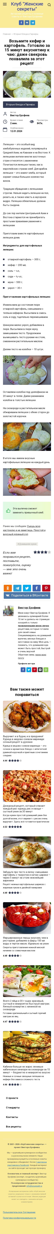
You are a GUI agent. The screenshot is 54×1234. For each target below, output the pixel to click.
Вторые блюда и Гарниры (20, 104)
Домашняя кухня (27, 544)
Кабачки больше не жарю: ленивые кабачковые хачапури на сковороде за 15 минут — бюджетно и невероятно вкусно (26, 1069)
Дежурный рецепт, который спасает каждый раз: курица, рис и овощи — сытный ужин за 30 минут (24, 808)
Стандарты (13, 1107)
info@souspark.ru (34, 1186)
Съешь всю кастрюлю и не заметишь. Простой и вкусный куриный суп (24, 530)
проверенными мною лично (33, 626)
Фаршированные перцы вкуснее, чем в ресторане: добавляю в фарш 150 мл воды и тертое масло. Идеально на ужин (26, 940)
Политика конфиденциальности (19, 1218)
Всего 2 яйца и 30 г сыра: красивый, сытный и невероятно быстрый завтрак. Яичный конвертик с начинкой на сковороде (26, 1005)
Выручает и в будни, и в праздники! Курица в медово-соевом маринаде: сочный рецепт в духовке (24, 739)
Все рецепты (13, 1126)
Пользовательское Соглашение (19, 1212)
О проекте (12, 1098)
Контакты (12, 1117)
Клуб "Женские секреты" (27, 6)
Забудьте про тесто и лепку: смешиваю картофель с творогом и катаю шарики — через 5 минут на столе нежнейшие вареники (26, 876)
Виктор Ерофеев (29, 607)
